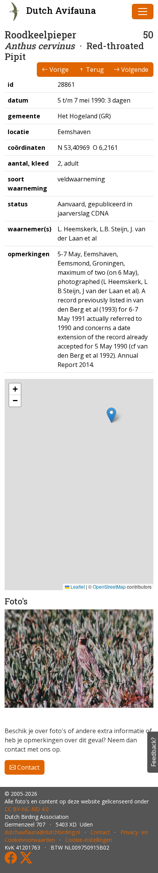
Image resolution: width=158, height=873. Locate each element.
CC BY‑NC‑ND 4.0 (27, 809)
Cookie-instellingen (88, 839)
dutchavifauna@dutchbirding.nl (42, 832)
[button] (111, 415)
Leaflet (77, 586)
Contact (28, 767)
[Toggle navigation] (142, 11)
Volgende (134, 69)
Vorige (58, 69)
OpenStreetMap (109, 586)
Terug (94, 69)
